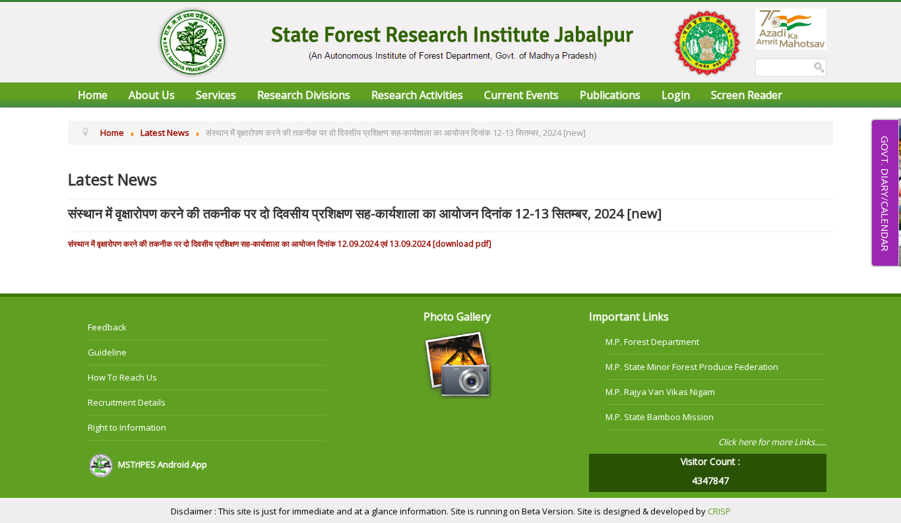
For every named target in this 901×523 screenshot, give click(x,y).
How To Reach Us (122, 377)
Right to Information (127, 427)
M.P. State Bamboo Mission (660, 417)
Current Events (521, 95)
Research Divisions (303, 95)
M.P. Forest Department (652, 342)
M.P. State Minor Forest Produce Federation (692, 367)
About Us (152, 95)
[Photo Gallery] (457, 363)
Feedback (107, 327)
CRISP (719, 511)
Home (93, 95)
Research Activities (417, 95)
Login (676, 95)
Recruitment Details (127, 402)
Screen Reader (746, 95)
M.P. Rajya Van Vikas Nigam (660, 392)
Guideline (107, 352)
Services (216, 95)
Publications (610, 95)
